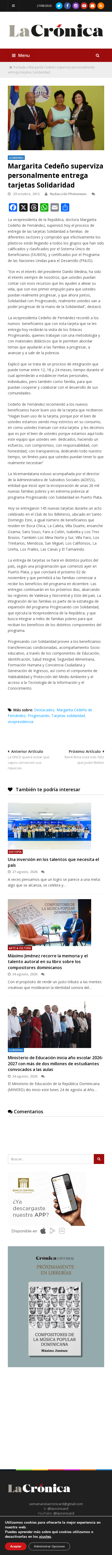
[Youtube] (84, 5)
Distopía (15, 852)
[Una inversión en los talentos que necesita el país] (56, 826)
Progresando (38, 715)
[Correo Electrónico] (92, 5)
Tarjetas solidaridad (68, 715)
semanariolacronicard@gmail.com (56, 1503)
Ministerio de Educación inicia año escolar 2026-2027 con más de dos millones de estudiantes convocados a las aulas (55, 1063)
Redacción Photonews (68, 193)
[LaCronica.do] (56, 39)
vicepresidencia (20, 721)
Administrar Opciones (49, 1546)
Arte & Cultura (20, 948)
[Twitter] (59, 5)
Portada (20, 67)
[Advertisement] (47, 1409)
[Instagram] (75, 5)
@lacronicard (57, 1508)
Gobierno (16, 158)
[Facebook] (67, 5)
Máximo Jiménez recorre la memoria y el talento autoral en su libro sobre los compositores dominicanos (48, 961)
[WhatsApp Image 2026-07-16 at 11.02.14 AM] (56, 1366)
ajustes (45, 1536)
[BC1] (47, 1235)
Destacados (44, 709)
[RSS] (100, 5)
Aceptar (15, 1546)
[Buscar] (97, 55)
